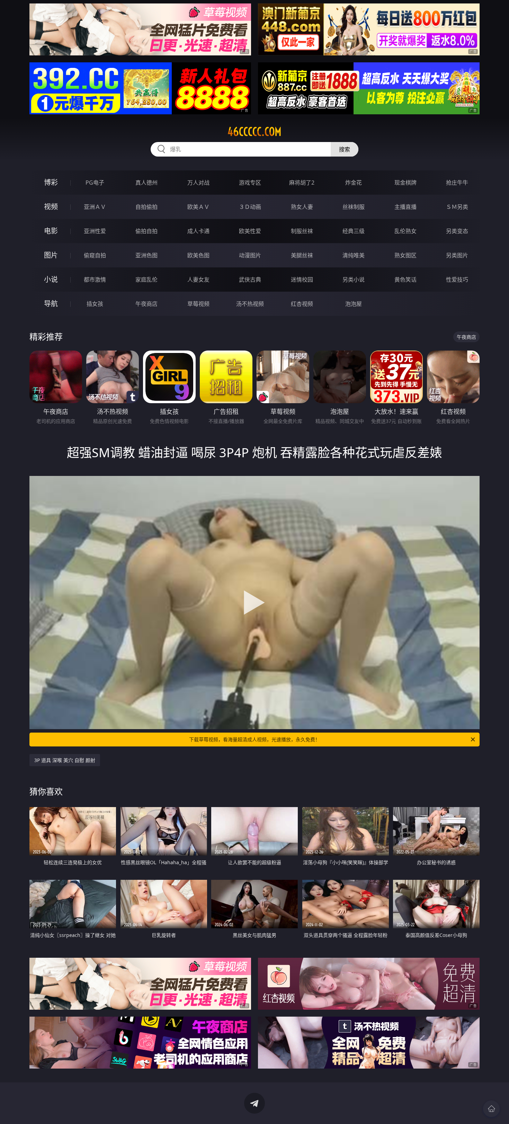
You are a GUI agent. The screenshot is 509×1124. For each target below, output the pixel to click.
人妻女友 (198, 279)
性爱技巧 (457, 279)
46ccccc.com (254, 132)
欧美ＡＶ (198, 207)
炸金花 (353, 182)
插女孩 (95, 304)
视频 (51, 206)
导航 (51, 303)
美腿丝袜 (302, 255)
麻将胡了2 (301, 182)
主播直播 (405, 207)
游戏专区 (250, 182)
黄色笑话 (405, 279)
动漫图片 (250, 255)
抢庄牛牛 (457, 182)
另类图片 (457, 255)
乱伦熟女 (405, 231)
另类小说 (353, 279)
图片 (51, 255)
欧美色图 (198, 255)
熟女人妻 (302, 207)
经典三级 (353, 231)
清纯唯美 (353, 255)
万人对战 (198, 182)
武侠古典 (250, 279)
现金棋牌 (405, 182)
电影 (51, 231)
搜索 (344, 149)
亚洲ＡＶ (95, 207)
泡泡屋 (353, 304)
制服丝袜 (302, 231)
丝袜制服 (353, 207)
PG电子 (95, 182)
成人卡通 (198, 231)
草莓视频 (198, 304)
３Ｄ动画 (250, 207)
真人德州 (146, 182)
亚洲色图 (146, 255)
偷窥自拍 (95, 255)
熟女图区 (405, 255)
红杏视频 (302, 304)
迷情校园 (302, 279)
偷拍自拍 (146, 231)
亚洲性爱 (95, 231)
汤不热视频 (250, 304)
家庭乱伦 (146, 279)
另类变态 (457, 231)
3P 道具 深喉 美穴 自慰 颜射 (64, 760)
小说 (51, 279)
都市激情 (95, 279)
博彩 (51, 182)
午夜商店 (146, 304)
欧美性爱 (250, 231)
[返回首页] (491, 1108)
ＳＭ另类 (457, 207)
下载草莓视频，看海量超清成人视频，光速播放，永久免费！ (254, 739)
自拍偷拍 (146, 207)
